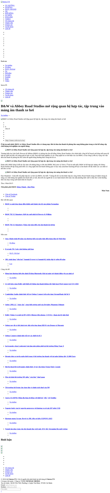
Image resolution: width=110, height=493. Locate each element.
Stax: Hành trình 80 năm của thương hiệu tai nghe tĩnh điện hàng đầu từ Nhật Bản (35, 239)
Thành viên (9, 23)
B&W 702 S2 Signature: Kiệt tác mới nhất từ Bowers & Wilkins (28, 214)
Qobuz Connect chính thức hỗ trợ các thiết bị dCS (23, 336)
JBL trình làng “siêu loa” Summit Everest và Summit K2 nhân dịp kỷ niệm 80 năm (35, 259)
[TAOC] (2, 453)
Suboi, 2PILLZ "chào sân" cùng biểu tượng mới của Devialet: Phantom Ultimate (34, 305)
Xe (6, 71)
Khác (7, 79)
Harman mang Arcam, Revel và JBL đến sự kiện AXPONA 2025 (28, 418)
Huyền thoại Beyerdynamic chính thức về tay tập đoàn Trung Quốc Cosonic (32, 367)
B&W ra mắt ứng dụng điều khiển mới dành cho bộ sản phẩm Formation (32, 204)
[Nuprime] (2, 451)
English (7, 77)
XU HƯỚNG (10, 5)
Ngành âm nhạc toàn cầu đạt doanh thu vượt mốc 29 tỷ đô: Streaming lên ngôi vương (36, 429)
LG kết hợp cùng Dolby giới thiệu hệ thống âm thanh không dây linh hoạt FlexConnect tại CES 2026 (42, 284)
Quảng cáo (9, 25)
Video (7, 81)
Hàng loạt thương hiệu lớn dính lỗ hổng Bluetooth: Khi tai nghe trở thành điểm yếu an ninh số (39, 273)
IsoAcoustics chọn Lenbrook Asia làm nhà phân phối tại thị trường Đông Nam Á (34, 346)
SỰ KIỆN (8, 15)
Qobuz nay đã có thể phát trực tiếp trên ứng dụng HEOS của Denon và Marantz (34, 325)
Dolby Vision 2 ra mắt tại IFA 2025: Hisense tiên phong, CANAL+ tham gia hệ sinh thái (37, 315)
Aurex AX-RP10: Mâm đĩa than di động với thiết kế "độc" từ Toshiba (30, 398)
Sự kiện (7, 75)
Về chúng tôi (9, 21)
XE (6, 11)
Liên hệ (7, 29)
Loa (10, 264)
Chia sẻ (11, 194)
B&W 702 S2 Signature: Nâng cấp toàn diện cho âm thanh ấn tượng (30, 225)
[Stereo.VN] (5, 2)
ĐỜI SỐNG (9, 13)
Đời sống (8, 73)
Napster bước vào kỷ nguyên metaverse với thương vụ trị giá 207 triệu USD (32, 408)
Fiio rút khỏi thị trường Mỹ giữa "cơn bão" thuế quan (25, 377)
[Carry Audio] (2, 448)
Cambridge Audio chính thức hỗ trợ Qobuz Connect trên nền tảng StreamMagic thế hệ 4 (37, 294)
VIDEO (8, 19)
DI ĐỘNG (9, 7)
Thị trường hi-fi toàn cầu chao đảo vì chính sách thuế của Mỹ (27, 387)
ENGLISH (9, 17)
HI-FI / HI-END (10, 9)
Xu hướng (8, 65)
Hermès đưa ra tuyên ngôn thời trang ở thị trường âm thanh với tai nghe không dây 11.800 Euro (40, 356)
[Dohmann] (2, 446)
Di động (8, 67)
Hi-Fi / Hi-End (10, 69)
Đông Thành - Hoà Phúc (26, 187)
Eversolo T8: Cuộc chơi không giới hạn (19, 249)
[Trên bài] (2, 101)
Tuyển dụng (9, 27)
